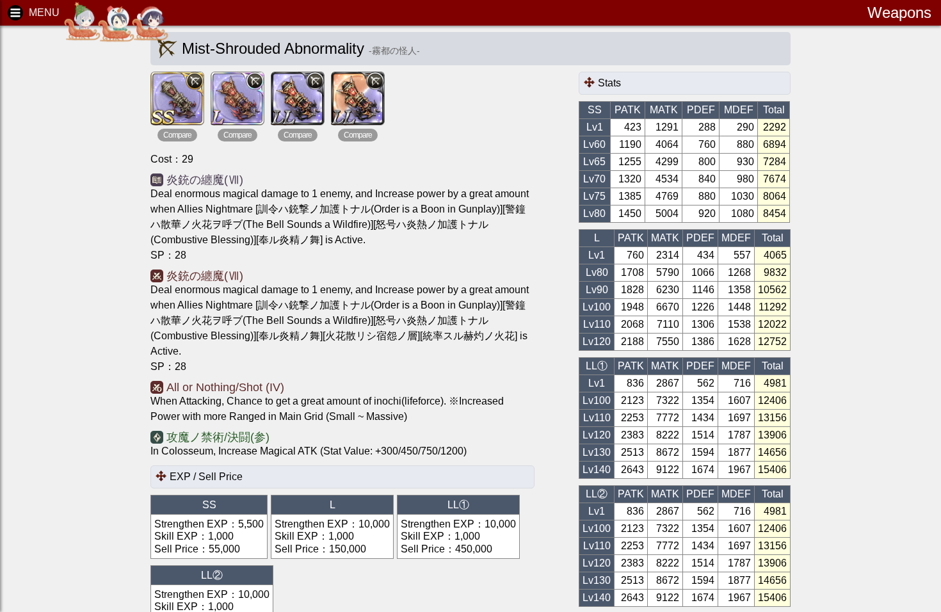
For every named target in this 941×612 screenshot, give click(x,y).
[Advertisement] (64, 230)
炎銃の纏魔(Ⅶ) (204, 179)
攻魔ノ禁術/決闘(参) (217, 437)
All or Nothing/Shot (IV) (225, 387)
